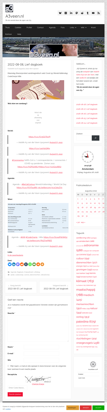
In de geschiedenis (15, 255)
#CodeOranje (32, 237)
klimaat (85, 281)
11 (90, 203)
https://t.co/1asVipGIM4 (39, 148)
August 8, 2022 (56, 142)
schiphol (79, 329)
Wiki (82, 27)
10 (87, 203)
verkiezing (83, 335)
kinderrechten (89, 277)
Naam (11, 347)
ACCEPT (98, 408)
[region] (53, 407)
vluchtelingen (86, 338)
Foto (63, 27)
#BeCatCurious (28, 184)
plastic (79, 325)
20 (99, 207)
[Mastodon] (18, 264)
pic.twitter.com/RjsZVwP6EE (39, 240)
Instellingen (72, 408)
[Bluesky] (9, 264)
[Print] (38, 264)
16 (82, 207)
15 (78, 207)
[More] (42, 264)
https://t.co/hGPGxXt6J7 (28, 167)
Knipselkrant (28, 272)
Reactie (11, 313)
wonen (79, 347)
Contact (40, 27)
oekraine (87, 313)
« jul (78, 222)
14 (103, 203)
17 (87, 207)
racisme (87, 326)
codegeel (87, 251)
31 (87, 216)
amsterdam (86, 241)
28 (103, 212)
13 (99, 203)
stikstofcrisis (45, 275)
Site (9, 360)
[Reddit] (22, 264)
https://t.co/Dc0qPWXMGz (55, 237)
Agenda (52, 27)
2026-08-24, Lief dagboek (86, 123)
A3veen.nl (14, 16)
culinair (95, 255)
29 (78, 216)
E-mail (11, 353)
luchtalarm (81, 285)
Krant (93, 27)
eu (90, 266)
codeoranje (19, 275)
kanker (84, 273)
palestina (86, 321)
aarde (13, 275)
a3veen (36, 69)
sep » (83, 222)
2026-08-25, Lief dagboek (86, 118)
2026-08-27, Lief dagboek (86, 109)
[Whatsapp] (30, 264)
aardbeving (83, 238)
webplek (86, 72)
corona (26, 275)
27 (99, 212)
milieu (86, 309)
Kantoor (8, 34)
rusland (95, 326)
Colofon (18, 27)
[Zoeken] (95, 138)
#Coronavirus (18, 160)
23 (82, 212)
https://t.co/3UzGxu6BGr (50, 167)
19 (95, 207)
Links (72, 27)
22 (78, 212)
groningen (84, 269)
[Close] (105, 404)
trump (92, 332)
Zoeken (79, 134)
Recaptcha (12, 374)
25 (91, 212)
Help (19, 34)
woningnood (88, 347)
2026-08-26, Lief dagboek (86, 114)
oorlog (82, 316)
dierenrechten (35, 275)
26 (95, 212)
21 (103, 207)
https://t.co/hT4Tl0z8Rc (27, 187)
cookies (8, 409)
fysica (96, 266)
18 (91, 207)
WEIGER (86, 408)
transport (83, 332)
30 (83, 216)
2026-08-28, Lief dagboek (86, 104)
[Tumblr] (26, 264)
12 (95, 203)
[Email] (34, 264)
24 (87, 212)
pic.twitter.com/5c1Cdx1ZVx (50, 187)
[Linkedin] (14, 264)
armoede (79, 246)
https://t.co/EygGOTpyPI (39, 137)
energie (81, 266)
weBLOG (83, 78)
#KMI (23, 237)
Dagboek (20, 272)
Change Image (38, 384)
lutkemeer (91, 285)
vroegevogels (87, 342)
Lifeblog (37, 272)
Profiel (29, 27)
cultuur (82, 258)
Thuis (7, 27)
